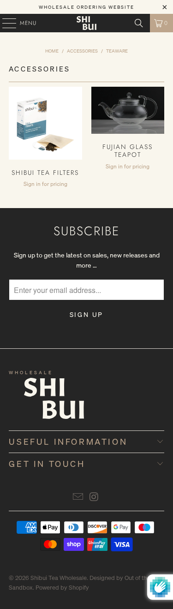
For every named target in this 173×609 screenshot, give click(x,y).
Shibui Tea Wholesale (58, 578)
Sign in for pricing (45, 183)
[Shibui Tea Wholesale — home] (39, 404)
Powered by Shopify (62, 587)
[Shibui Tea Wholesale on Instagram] (94, 497)
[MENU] (4, 23)
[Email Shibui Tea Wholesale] (78, 497)
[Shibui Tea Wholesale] (86, 23)
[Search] (139, 23)
